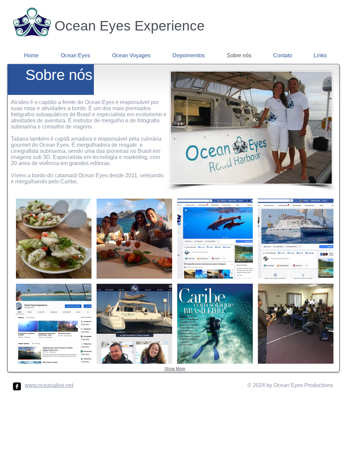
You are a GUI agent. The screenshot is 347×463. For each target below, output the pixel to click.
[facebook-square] (17, 386)
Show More (174, 368)
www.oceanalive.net (49, 385)
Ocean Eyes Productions (302, 385)
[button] (53, 239)
